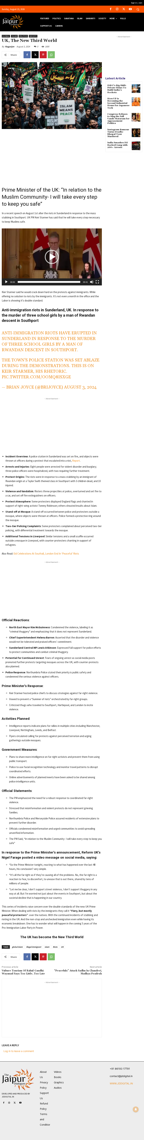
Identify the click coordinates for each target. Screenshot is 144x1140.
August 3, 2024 (80, 387)
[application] (52, 256)
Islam (14, 36)
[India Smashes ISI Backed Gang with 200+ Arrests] (136, 145)
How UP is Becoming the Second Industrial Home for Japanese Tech (118, 103)
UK (62, 947)
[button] (137, 9)
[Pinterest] (43, 54)
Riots (55, 947)
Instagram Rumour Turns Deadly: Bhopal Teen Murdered (118, 133)
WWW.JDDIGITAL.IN (121, 1083)
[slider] (49, 282)
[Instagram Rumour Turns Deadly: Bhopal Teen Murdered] (136, 132)
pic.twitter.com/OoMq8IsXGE (36, 377)
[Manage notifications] (136, 1109)
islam (47, 947)
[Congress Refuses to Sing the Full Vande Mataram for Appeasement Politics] (136, 117)
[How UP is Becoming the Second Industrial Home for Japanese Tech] (136, 101)
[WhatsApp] (51, 54)
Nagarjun (9, 46)
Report (76, 460)
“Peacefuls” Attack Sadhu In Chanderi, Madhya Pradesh (78, 972)
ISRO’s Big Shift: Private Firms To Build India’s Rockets (116, 89)
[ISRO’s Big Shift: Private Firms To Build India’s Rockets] (136, 88)
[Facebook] (110, 9)
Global (5, 36)
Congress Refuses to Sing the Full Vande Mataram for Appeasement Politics (118, 119)
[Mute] (91, 282)
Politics (23, 36)
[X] (123, 9)
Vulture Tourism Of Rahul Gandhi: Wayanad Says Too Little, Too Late (24, 972)
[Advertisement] (52, 158)
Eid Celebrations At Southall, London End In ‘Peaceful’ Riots (46, 553)
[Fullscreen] (97, 282)
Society (33, 36)
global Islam (17, 947)
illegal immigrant (33, 947)
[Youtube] (130, 9)
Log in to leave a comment (19, 1051)
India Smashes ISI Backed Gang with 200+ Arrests (117, 145)
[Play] (6, 282)
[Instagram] (117, 9)
